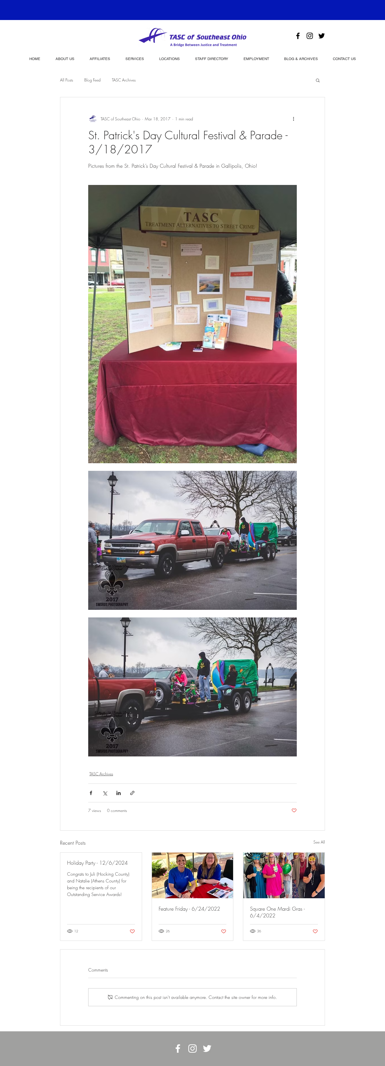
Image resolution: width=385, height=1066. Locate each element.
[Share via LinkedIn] (118, 793)
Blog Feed (92, 80)
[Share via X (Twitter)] (104, 793)
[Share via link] (132, 793)
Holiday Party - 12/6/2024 (97, 862)
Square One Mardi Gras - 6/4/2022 (277, 912)
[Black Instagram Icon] (310, 36)
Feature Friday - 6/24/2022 (189, 908)
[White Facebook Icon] (177, 1048)
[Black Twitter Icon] (321, 36)
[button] (317, 80)
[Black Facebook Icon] (298, 36)
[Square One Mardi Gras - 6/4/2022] (284, 875)
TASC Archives (124, 80)
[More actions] (293, 118)
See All (319, 842)
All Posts (66, 80)
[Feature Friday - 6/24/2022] (192, 875)
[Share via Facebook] (91, 793)
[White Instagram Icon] (192, 1048)
